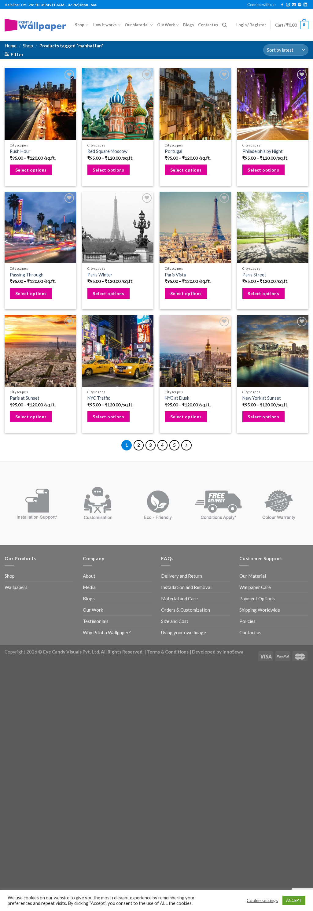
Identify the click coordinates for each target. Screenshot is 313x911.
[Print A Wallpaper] (35, 25)
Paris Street (254, 274)
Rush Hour (20, 151)
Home (11, 45)
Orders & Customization (185, 610)
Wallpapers (16, 587)
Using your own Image (183, 632)
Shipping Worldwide (259, 610)
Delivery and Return (181, 576)
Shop (79, 24)
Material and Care (179, 598)
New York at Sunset (261, 398)
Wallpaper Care (255, 587)
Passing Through (26, 274)
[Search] (224, 25)
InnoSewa (233, 651)
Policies (247, 621)
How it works (104, 24)
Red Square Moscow (107, 151)
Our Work (166, 24)
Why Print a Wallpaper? (107, 632)
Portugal (173, 151)
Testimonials (96, 621)
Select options (31, 169)
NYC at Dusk (177, 398)
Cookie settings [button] (262, 900)
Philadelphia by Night (262, 151)
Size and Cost (174, 621)
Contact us (208, 24)
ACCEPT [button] (294, 900)
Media (89, 587)
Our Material (137, 24)
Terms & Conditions (168, 651)
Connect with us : (261, 4)
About (89, 576)
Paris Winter (99, 274)
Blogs (188, 24)
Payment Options (257, 598)
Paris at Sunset (24, 398)
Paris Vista (175, 274)
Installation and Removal (186, 587)
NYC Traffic (98, 398)
